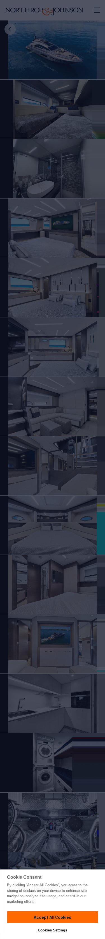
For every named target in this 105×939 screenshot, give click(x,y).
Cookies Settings (52, 930)
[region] (52, 904)
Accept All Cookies (52, 917)
